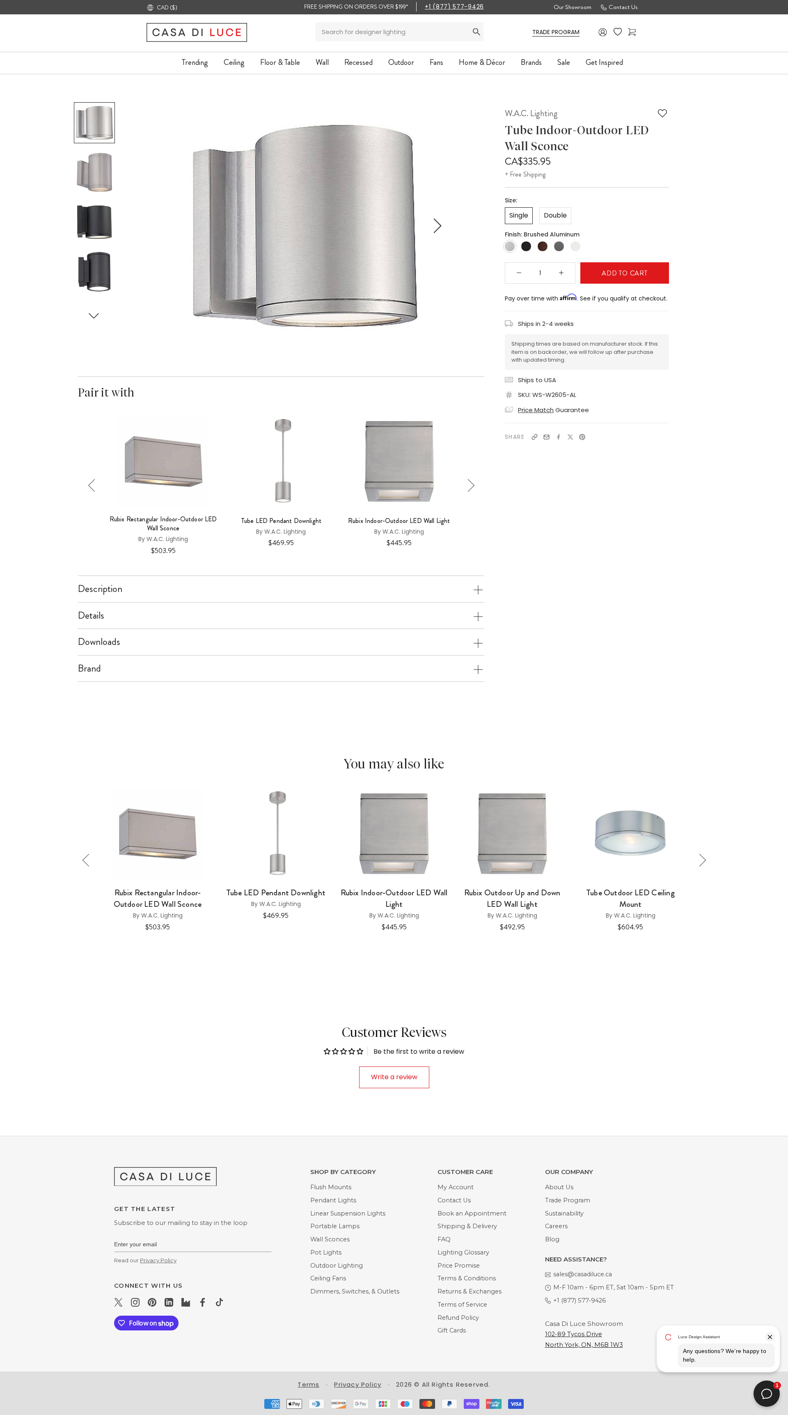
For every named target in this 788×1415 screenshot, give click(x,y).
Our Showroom (572, 6)
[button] (94, 315)
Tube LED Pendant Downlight (281, 520)
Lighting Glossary (463, 1252)
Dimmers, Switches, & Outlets (354, 1291)
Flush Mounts (330, 1187)
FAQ (444, 1239)
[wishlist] (618, 32)
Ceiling (234, 62)
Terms (308, 1384)
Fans (436, 62)
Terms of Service (462, 1304)
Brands (531, 62)
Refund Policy (458, 1317)
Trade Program (567, 1200)
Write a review (394, 1077)
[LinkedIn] (169, 1302)
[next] (436, 226)
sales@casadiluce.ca (582, 1274)
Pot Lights (325, 1252)
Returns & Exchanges (470, 1291)
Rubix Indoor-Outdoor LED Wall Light (399, 520)
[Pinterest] (582, 437)
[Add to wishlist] (662, 113)
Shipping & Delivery (467, 1226)
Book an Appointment (472, 1213)
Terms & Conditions (467, 1278)
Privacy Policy (158, 1260)
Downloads (99, 642)
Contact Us (623, 6)
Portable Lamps (335, 1226)
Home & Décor (482, 62)
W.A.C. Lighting (531, 113)
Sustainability (564, 1213)
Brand (89, 668)
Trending (195, 62)
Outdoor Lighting (336, 1265)
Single (518, 215)
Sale (563, 62)
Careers (556, 1226)
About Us (559, 1187)
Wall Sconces (330, 1239)
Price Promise (459, 1265)
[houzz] (185, 1302)
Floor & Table (280, 62)
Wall (322, 62)
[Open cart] (632, 32)
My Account (456, 1187)
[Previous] (94, 485)
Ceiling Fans (328, 1278)
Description (100, 589)
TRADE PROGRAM (556, 32)
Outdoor (401, 62)
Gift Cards (452, 1330)
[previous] (175, 226)
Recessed (358, 62)
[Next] (468, 485)
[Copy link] (534, 437)
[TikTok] (219, 1302)
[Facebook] (558, 437)
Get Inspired (604, 62)
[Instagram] (135, 1302)
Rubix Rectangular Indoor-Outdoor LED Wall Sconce (163, 524)
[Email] (546, 437)
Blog (552, 1239)
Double (555, 215)
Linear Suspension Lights (347, 1213)
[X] (570, 437)
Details (91, 615)
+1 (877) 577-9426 (454, 6)
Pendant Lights (333, 1200)
